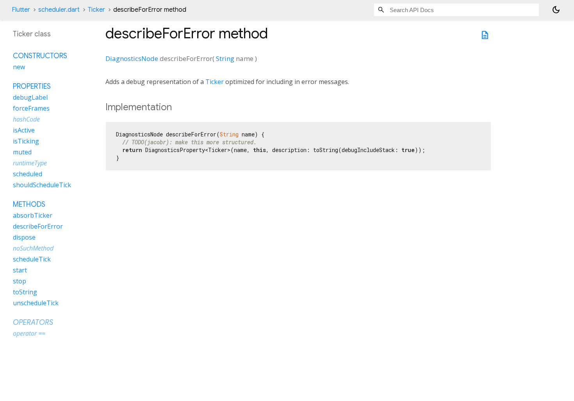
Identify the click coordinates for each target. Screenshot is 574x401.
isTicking (26, 141)
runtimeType (30, 163)
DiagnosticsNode (131, 58)
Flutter (21, 10)
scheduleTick (32, 259)
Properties (32, 86)
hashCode (26, 119)
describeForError (38, 226)
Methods (29, 204)
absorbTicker (32, 215)
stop (19, 281)
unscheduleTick (36, 303)
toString (25, 292)
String (225, 58)
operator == (29, 333)
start (20, 270)
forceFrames (31, 108)
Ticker (96, 10)
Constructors (40, 56)
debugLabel (30, 97)
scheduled (27, 174)
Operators (33, 322)
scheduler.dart (59, 10)
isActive (24, 130)
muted (22, 152)
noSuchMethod (33, 248)
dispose (24, 237)
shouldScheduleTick (42, 185)
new (19, 67)
